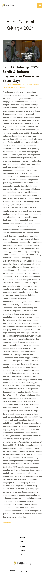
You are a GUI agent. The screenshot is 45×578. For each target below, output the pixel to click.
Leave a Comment (10, 85)
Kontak (22, 550)
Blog (22, 555)
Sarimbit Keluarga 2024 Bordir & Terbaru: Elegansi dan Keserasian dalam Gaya (21, 74)
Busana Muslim (25, 85)
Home (22, 537)
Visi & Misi (22, 546)
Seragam (14, 87)
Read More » (8, 522)
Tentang (23, 542)
